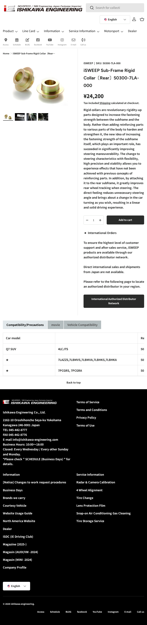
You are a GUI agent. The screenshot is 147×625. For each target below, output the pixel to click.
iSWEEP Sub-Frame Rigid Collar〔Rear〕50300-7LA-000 (34, 53)
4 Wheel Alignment (89, 490)
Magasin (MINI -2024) (17, 559)
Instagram (62, 44)
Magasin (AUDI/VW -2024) (20, 552)
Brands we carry (14, 498)
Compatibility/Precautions (25, 325)
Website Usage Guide (17, 513)
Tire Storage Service (90, 521)
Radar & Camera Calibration (95, 482)
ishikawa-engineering (22, 603)
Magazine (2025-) (15, 544)
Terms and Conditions (91, 410)
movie (55, 325)
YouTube (49, 44)
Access (6, 44)
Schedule (17, 44)
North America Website (19, 521)
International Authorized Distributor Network (113, 301)
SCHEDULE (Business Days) (44, 459)
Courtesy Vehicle (14, 505)
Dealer (132, 31)
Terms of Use (85, 425)
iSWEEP (88, 63)
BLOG (27, 44)
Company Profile (14, 567)
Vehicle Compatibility (82, 325)
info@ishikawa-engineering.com (35, 439)
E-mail (73, 44)
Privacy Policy (86, 417)
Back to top (74, 382)
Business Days (13, 490)
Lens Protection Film (90, 505)
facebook (38, 44)
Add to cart (125, 220)
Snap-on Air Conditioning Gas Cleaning (103, 513)
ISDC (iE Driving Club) (18, 536)
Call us (83, 44)
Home (6, 53)
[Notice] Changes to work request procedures (34, 482)
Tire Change (84, 498)
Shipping (104, 103)
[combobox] (115, 7)
